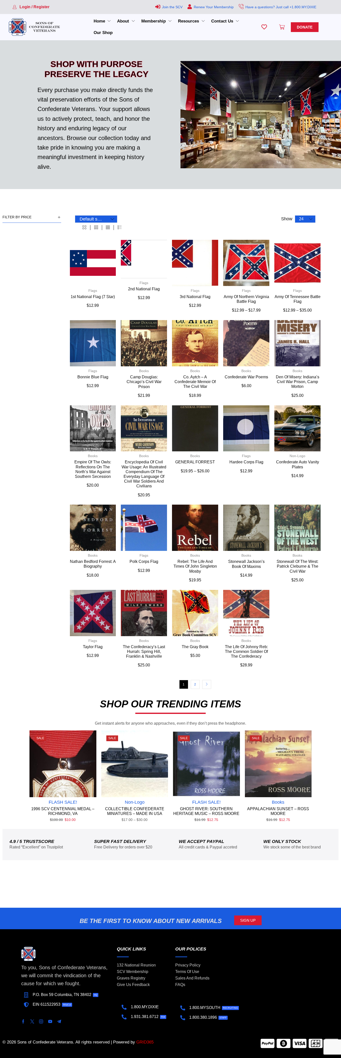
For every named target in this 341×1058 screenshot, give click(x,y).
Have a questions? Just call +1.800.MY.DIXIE (280, 7)
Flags (92, 291)
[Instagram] (41, 1021)
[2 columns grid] (84, 227)
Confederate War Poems (246, 377)
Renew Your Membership (214, 7)
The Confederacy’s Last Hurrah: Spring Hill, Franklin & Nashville (144, 651)
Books (144, 371)
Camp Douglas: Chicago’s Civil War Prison (144, 382)
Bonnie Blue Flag (92, 377)
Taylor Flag (93, 647)
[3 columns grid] (96, 227)
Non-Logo (297, 456)
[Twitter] (32, 1021)
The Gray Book (195, 647)
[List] (119, 227)
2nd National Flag (144, 289)
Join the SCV (172, 7)
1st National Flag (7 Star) (93, 297)
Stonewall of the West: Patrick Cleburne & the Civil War (297, 566)
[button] (30, 7)
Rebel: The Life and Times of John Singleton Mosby (195, 566)
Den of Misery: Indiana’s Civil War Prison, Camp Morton (297, 382)
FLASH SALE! (63, 802)
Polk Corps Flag (144, 561)
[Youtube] (50, 1021)
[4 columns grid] (107, 227)
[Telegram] (59, 1021)
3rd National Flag (195, 297)
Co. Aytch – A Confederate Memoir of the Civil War (195, 382)
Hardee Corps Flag (246, 462)
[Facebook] (23, 1021)
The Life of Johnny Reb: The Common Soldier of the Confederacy (246, 651)
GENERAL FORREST (195, 462)
